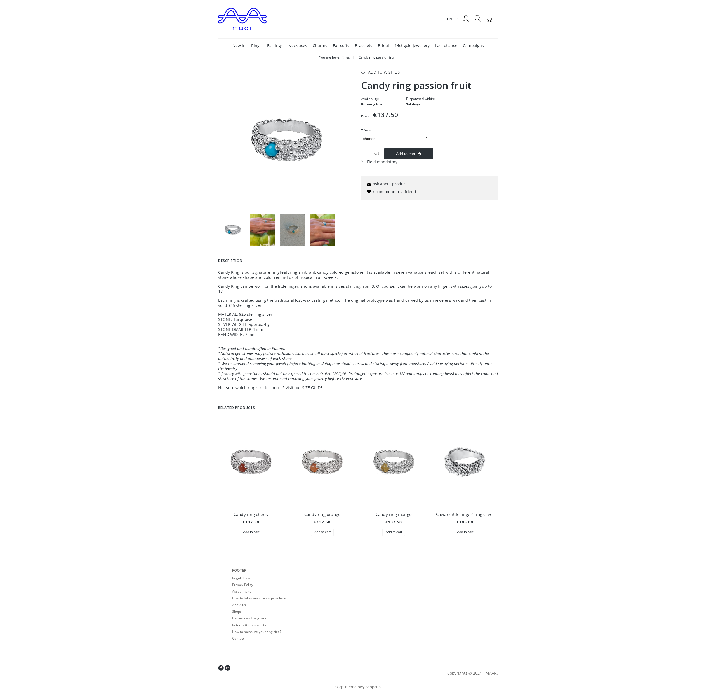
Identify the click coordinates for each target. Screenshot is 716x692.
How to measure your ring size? (256, 631)
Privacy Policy (242, 584)
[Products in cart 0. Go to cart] (490, 22)
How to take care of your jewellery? (259, 598)
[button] (386, 183)
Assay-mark (241, 591)
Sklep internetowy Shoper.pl (358, 686)
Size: (366, 130)
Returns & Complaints (249, 625)
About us (239, 604)
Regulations (241, 578)
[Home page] (265, 19)
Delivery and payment (249, 618)
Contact (238, 638)
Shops (237, 611)
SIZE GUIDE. (313, 387)
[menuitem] (239, 45)
